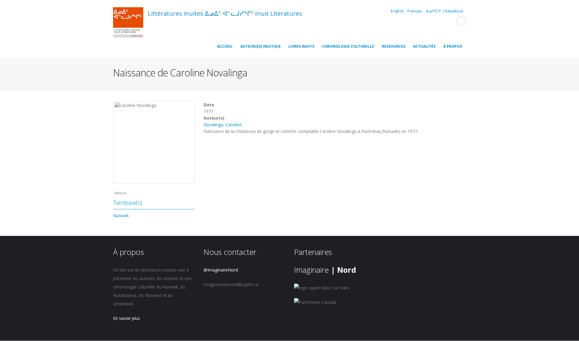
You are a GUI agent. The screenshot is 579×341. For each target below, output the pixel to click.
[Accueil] (128, 23)
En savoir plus (126, 318)
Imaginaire (325, 270)
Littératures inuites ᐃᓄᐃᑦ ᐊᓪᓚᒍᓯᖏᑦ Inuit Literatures (225, 13)
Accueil (225, 46)
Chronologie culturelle (348, 46)
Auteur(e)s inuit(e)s (260, 46)
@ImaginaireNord (221, 270)
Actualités (424, 46)
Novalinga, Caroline (223, 124)
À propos (452, 46)
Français (414, 11)
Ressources (393, 46)
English (397, 11)
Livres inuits (301, 46)
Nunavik (121, 215)
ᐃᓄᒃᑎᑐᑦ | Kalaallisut (444, 11)
